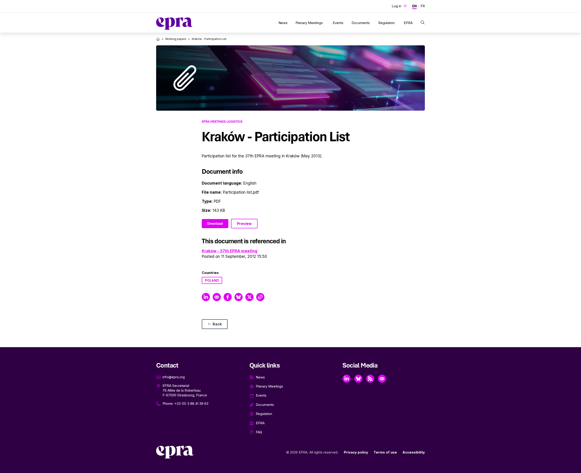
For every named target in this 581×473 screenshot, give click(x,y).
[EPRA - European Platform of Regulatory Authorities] (174, 23)
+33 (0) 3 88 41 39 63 (191, 403)
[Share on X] (249, 297)
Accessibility (413, 452)
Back (217, 324)
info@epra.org (173, 377)
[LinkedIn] (346, 379)
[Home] (158, 39)
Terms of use (385, 452)
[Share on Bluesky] (238, 297)
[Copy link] (260, 297)
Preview (244, 223)
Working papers (175, 39)
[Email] (382, 379)
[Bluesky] (358, 379)
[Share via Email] (217, 297)
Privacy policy (356, 452)
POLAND (212, 280)
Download (215, 223)
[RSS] (370, 379)
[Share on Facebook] (228, 297)
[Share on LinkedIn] (206, 297)
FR (423, 6)
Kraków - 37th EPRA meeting (229, 251)
